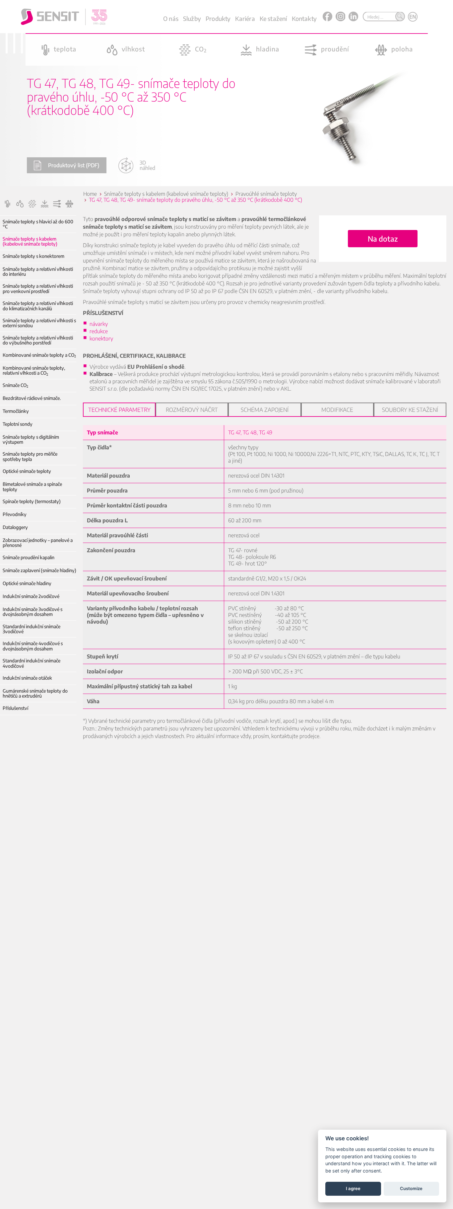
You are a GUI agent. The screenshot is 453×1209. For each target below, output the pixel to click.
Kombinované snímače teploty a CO (39, 354)
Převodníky (15, 514)
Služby (192, 18)
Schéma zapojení (265, 409)
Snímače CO (15, 385)
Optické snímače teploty (27, 471)
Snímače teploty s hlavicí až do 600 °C (38, 224)
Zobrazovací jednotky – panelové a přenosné (38, 543)
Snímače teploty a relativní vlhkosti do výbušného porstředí (38, 340)
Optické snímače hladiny (27, 583)
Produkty (218, 18)
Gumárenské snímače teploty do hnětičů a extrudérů (35, 693)
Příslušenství (15, 708)
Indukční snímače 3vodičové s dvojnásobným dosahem (32, 612)
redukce (99, 331)
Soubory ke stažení (410, 409)
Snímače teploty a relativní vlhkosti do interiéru (38, 271)
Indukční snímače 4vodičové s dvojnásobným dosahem (33, 646)
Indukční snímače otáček (27, 677)
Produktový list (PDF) (73, 165)
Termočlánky (16, 411)
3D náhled (147, 165)
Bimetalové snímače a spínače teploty (32, 487)
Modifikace (337, 409)
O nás (170, 18)
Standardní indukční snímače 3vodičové (31, 629)
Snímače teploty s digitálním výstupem (31, 439)
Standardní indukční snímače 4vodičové (31, 663)
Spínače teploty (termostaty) (32, 501)
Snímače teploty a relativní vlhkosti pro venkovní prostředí (38, 288)
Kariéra (245, 18)
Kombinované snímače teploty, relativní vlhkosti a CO (34, 370)
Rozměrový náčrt (192, 409)
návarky (99, 324)
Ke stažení (273, 18)
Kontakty (304, 18)
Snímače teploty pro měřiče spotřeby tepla (30, 456)
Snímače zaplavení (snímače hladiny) (39, 570)
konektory (101, 338)
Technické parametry (119, 409)
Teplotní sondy (17, 423)
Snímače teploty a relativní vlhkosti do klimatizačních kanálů (38, 306)
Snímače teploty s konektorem (33, 256)
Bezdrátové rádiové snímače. (32, 398)
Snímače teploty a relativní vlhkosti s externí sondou (39, 323)
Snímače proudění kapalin (28, 557)
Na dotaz (383, 238)
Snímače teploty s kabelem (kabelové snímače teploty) (30, 241)
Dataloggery (15, 527)
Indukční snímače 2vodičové (31, 596)
